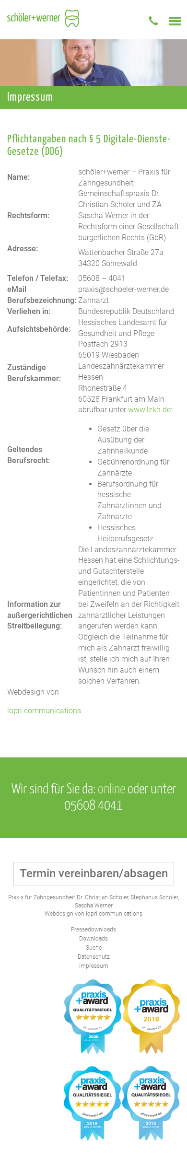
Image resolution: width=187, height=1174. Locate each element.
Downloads (93, 938)
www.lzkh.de (149, 409)
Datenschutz (94, 956)
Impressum (93, 966)
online (111, 789)
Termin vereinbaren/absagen (94, 873)
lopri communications (44, 710)
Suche (94, 947)
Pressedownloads (93, 929)
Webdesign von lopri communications (93, 913)
